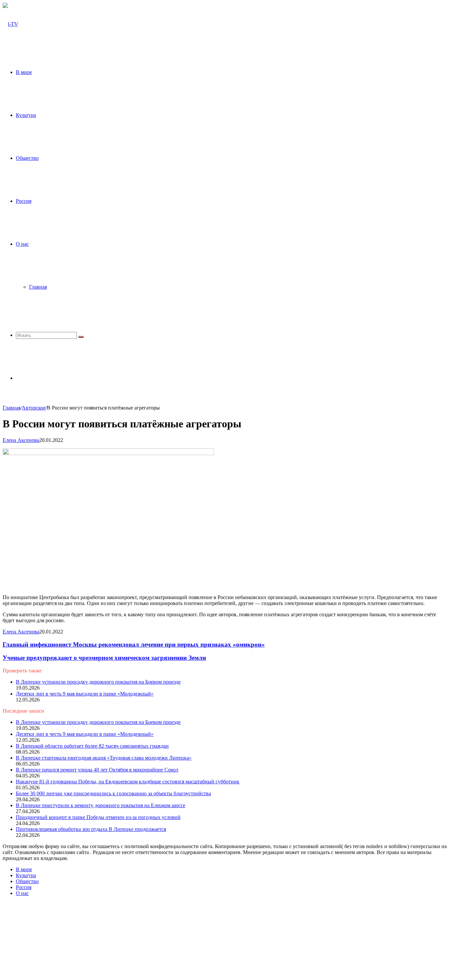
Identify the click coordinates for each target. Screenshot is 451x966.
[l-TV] (10, 24)
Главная (38, 287)
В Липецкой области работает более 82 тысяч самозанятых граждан (92, 746)
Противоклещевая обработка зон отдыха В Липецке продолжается (91, 829)
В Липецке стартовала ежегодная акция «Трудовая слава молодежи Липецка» (103, 758)
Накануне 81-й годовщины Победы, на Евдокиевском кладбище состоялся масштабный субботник (127, 781)
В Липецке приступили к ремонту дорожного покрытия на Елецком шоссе (100, 805)
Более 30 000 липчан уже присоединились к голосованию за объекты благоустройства (113, 793)
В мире (24, 72)
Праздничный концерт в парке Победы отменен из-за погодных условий (98, 817)
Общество (27, 158)
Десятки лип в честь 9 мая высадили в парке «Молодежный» (85, 694)
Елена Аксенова (21, 440)
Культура (26, 115)
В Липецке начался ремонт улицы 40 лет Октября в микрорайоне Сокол (97, 769)
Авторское (34, 408)
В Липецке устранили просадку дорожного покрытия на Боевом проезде (98, 682)
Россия (23, 201)
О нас (22, 244)
